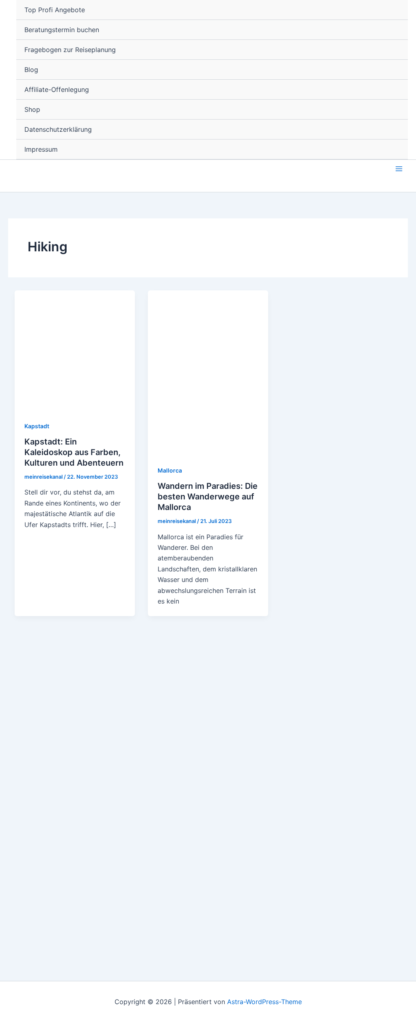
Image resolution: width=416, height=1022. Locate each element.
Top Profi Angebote (54, 10)
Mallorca (170, 470)
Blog (31, 69)
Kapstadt (36, 426)
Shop (32, 109)
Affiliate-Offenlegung (56, 89)
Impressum (41, 149)
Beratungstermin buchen (61, 30)
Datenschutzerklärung (58, 129)
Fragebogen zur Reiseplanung (70, 50)
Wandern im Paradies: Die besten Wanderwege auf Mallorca (208, 496)
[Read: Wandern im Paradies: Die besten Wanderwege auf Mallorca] (208, 372)
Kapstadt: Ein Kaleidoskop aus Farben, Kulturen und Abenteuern (74, 452)
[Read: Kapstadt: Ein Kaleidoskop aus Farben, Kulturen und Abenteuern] (75, 350)
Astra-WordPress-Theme (264, 1002)
